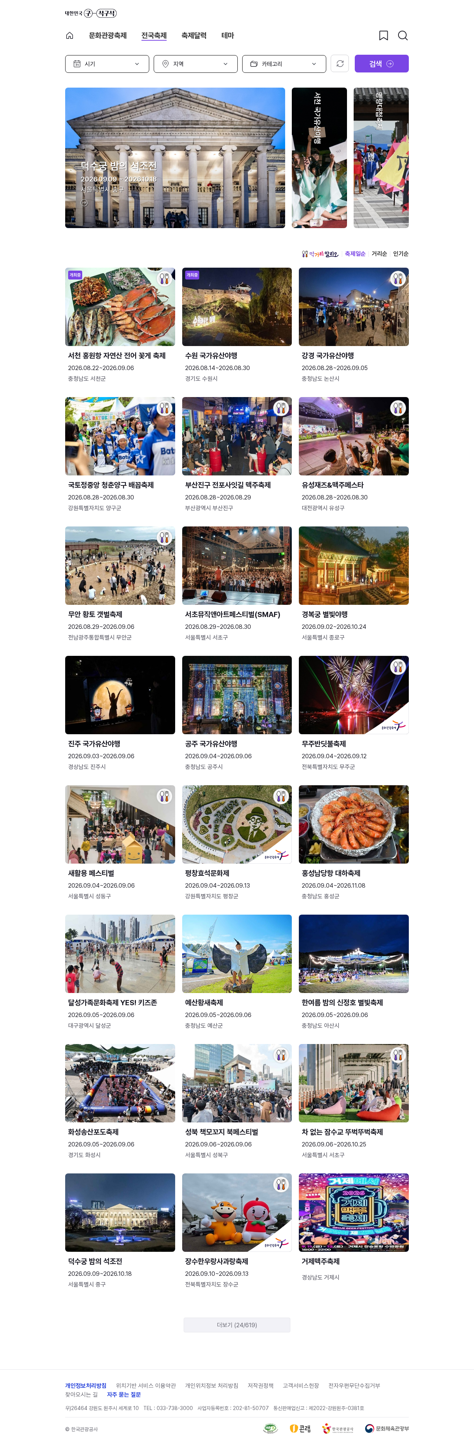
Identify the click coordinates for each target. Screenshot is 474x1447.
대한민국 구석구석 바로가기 (91, 13)
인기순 (401, 253)
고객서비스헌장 (301, 1385)
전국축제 (154, 35)
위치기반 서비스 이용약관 (146, 1385)
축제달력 (194, 35)
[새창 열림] (270, 1431)
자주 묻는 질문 (124, 1394)
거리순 (379, 253)
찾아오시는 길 (81, 1394)
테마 (227, 35)
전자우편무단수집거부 (354, 1385)
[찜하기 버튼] (384, 35)
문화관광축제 (108, 35)
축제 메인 (69, 35)
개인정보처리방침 (86, 1385)
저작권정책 (261, 1385)
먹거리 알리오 (320, 254)
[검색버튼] (403, 35)
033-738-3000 (175, 1408)
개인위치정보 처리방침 (211, 1385)
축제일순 (355, 253)
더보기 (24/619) (237, 1325)
